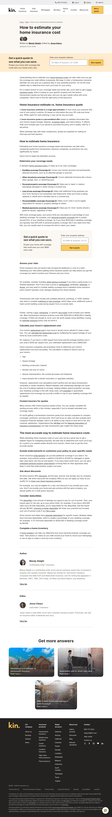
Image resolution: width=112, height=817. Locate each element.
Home (22, 22)
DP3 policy (32, 803)
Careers (28, 739)
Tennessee (59, 774)
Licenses (96, 789)
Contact (74, 10)
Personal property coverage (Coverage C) (40, 184)
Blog (27, 22)
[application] (105, 810)
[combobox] (68, 63)
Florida (57, 746)
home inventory (27, 533)
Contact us (88, 740)
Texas (57, 777)
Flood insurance (44, 761)
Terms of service (14, 789)
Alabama (58, 732)
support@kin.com (90, 733)
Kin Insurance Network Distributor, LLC (64, 807)
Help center (88, 736)
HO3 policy (65, 804)
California (58, 739)
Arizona (57, 735)
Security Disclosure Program (32, 789)
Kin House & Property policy (91, 799)
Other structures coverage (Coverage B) (39, 177)
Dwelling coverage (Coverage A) (36, 170)
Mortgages (45, 10)
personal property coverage (63, 217)
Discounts (72, 735)
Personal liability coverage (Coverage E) (39, 201)
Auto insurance (34, 9)
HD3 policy (66, 801)
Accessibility (86, 789)
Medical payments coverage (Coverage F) (40, 208)
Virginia (57, 781)
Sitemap (75, 789)
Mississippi (59, 757)
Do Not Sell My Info (63, 789)
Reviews (57, 10)
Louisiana (58, 753)
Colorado (58, 742)
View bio (23, 584)
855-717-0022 (89, 729)
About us (65, 9)
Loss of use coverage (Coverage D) (37, 191)
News (27, 742)
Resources (84, 10)
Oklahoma (58, 764)
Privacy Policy (49, 789)
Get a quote (96, 9)
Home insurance (22, 9)
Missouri (58, 760)
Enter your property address (61, 57)
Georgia (57, 750)
